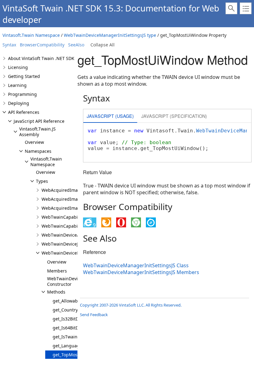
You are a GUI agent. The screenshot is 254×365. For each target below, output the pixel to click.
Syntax (9, 45)
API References (23, 112)
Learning (17, 85)
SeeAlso (76, 45)
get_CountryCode (70, 310)
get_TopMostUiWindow (76, 355)
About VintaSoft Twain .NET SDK (41, 58)
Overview (34, 142)
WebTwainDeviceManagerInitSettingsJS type (110, 35)
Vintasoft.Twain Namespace (31, 35)
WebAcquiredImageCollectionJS (74, 190)
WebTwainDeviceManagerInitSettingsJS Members (141, 272)
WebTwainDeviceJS (61, 244)
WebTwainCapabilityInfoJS (69, 217)
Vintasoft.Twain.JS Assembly (37, 131)
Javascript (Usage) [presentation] (110, 116)
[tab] (110, 116)
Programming (22, 94)
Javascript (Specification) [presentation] (174, 116)
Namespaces (38, 151)
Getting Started (24, 76)
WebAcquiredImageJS (64, 208)
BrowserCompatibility (42, 45)
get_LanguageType (72, 346)
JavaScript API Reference (39, 121)
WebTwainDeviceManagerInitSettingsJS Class (136, 265)
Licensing (18, 67)
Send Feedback (94, 314)
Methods (56, 292)
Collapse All (102, 45)
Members (57, 271)
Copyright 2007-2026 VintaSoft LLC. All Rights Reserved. (131, 305)
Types (42, 181)
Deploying (18, 103)
